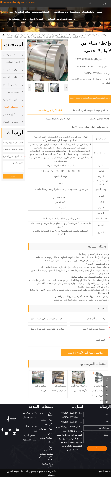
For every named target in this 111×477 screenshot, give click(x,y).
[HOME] (4, 11)
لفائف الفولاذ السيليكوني (44, 37)
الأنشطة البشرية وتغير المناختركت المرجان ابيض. (47, 35)
